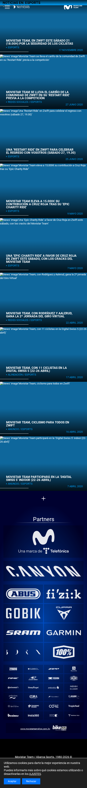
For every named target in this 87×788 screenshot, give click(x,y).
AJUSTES (35, 773)
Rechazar (31, 781)
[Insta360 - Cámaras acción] (33, 715)
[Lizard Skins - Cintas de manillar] (33, 678)
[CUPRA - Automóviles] (64, 613)
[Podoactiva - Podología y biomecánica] (54, 687)
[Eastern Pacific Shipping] (54, 715)
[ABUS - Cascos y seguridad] (23, 594)
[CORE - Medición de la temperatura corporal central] (54, 706)
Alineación (15, 374)
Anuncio (13, 429)
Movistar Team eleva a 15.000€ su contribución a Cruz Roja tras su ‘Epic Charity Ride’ (37, 204)
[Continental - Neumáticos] (13, 687)
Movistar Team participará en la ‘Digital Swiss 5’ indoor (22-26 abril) (39, 478)
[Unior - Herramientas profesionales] (74, 696)
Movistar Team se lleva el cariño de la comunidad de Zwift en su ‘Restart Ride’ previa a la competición (38, 95)
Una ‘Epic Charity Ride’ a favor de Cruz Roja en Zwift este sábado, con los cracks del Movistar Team (41, 258)
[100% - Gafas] (64, 652)
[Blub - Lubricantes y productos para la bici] (74, 678)
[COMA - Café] (33, 696)
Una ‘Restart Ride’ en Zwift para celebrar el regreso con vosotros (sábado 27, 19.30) (40, 151)
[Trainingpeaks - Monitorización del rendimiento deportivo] (33, 706)
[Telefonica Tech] (74, 715)
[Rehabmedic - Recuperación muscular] (54, 696)
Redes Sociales (18, 101)
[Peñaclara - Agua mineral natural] (13, 696)
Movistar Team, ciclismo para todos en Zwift (37, 424)
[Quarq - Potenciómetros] (74, 669)
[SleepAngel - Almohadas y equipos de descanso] (33, 687)
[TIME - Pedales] (13, 678)
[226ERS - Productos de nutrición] (13, 669)
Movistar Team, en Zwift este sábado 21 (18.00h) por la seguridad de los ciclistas (39, 42)
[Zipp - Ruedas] (54, 669)
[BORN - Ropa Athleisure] (23, 652)
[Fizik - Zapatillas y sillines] (64, 594)
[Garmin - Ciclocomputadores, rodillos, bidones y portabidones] (64, 632)
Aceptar (12, 781)
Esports (13, 47)
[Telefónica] (43, 551)
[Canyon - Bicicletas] (43, 571)
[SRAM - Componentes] (23, 632)
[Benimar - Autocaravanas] (13, 715)
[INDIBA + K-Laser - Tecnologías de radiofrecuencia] (74, 687)
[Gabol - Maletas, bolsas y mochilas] (33, 669)
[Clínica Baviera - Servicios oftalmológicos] (13, 706)
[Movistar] (43, 537)
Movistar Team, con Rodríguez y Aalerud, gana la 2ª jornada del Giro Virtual (39, 314)
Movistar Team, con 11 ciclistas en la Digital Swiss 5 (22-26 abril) (36, 369)
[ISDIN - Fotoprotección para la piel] (54, 678)
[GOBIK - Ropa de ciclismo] (23, 613)
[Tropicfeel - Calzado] (74, 706)
